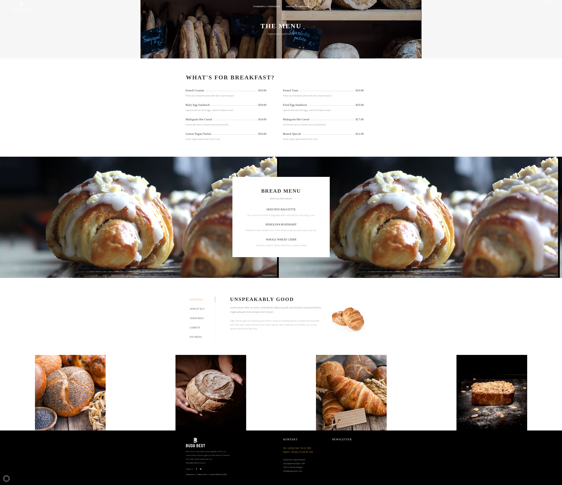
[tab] (200, 299)
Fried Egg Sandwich (295, 104)
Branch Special (292, 133)
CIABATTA (195, 327)
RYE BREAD (196, 337)
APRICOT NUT (197, 308)
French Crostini (195, 90)
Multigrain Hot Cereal (199, 119)
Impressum (190, 474)
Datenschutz (202, 474)
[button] (6, 478)
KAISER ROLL (196, 299)
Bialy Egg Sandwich (198, 104)
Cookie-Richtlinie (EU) (218, 474)
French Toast (290, 90)
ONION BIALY (197, 318)
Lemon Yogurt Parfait (198, 133)
